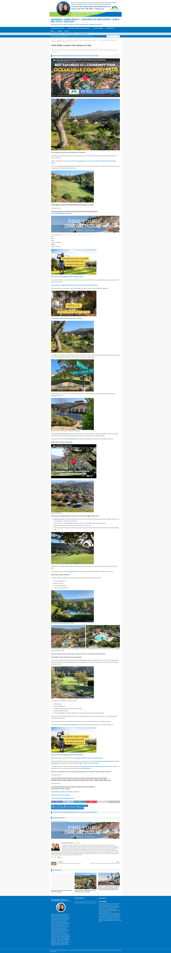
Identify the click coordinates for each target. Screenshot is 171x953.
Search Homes (110, 28)
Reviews (60, 31)
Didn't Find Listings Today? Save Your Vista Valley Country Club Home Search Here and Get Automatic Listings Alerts (74, 211)
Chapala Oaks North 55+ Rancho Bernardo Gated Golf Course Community (85, 891)
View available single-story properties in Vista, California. (67, 318)
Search (53, 244)
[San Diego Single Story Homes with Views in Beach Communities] (62, 881)
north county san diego (71, 805)
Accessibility (103, 901)
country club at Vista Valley (61, 433)
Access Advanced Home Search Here (61, 213)
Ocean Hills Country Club (57, 28)
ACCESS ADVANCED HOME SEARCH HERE (60, 821)
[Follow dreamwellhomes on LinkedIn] (60, 857)
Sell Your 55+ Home (98, 28)
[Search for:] (113, 36)
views (108, 519)
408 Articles (77, 842)
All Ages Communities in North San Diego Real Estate (79, 49)
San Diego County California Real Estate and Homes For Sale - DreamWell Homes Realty (77, 40)
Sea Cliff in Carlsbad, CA (84, 768)
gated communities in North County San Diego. (90, 758)
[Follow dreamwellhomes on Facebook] (53, 857)
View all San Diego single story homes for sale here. (65, 791)
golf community (69, 166)
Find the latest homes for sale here (60, 795)
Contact (66, 31)
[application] (85, 77)
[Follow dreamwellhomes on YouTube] (58, 857)
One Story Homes (83, 805)
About (52, 31)
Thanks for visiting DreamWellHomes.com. (63, 798)
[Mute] (116, 95)
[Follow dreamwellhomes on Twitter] (55, 857)
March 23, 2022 (56, 49)
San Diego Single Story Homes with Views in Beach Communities (61, 891)
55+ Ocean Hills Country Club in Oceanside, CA (86, 763)
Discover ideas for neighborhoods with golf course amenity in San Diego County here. (74, 285)
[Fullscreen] (118, 95)
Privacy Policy (102, 898)
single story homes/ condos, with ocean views (96, 766)
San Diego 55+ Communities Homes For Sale (78, 28)
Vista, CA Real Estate (70, 439)
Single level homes (59, 519)
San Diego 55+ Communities (69, 33)
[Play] (53, 95)
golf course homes (59, 805)
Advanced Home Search (83, 33)
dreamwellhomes (63, 49)
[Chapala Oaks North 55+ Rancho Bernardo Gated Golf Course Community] (85, 881)
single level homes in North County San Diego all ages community (67, 808)
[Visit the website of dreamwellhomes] (51, 857)
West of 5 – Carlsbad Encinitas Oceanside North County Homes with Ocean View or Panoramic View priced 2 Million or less (108, 888)
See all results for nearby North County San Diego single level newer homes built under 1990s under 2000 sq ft (73, 786)
